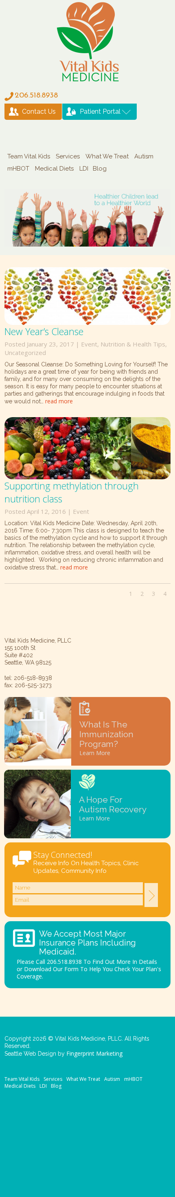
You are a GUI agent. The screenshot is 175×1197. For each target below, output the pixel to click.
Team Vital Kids (28, 156)
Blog (100, 168)
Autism (143, 156)
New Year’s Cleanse (43, 331)
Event (89, 344)
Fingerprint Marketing (94, 1053)
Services (68, 156)
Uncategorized (25, 352)
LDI (83, 168)
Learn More (94, 753)
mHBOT (18, 168)
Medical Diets (54, 168)
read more (59, 401)
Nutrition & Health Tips (133, 344)
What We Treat (107, 156)
